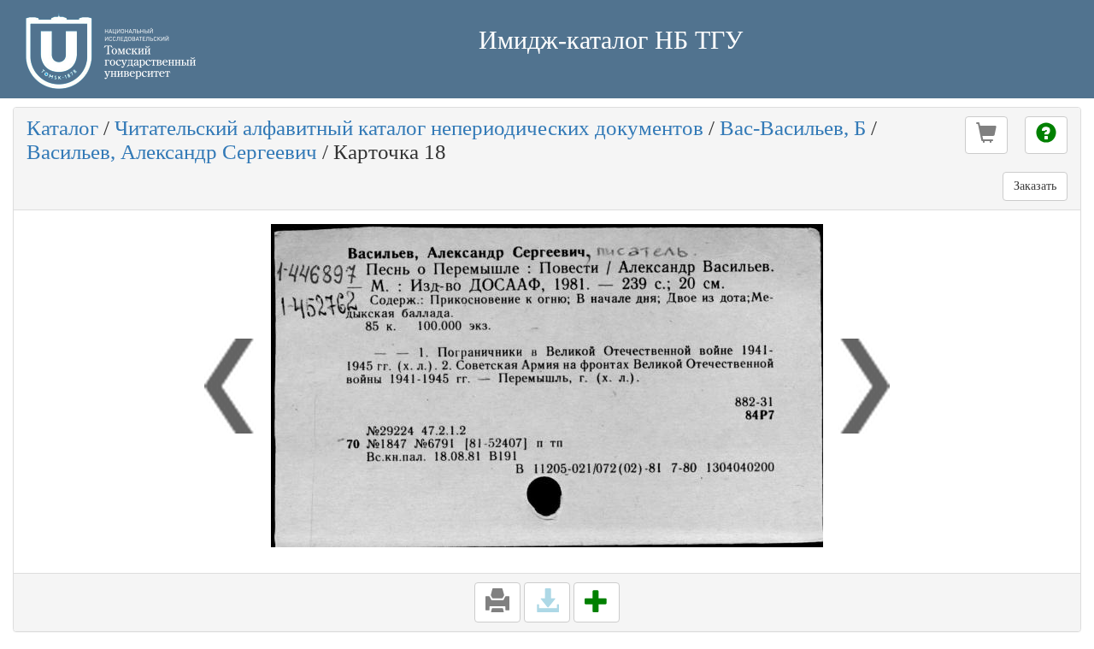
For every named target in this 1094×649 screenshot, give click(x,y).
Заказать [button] (1035, 186)
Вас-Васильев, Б (793, 127)
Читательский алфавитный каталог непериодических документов (409, 127)
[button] (986, 135)
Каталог (62, 127)
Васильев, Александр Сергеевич (171, 151)
